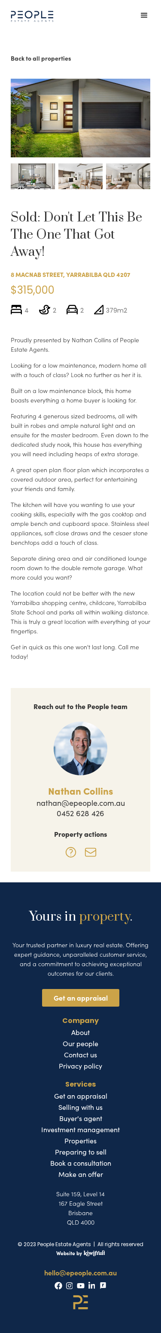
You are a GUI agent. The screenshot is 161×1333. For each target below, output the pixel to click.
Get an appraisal (81, 997)
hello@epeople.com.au (80, 1272)
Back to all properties (41, 58)
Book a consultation (80, 1163)
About (80, 1032)
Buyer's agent (80, 1118)
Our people (80, 1043)
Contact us (80, 1054)
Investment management (80, 1129)
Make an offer (80, 1174)
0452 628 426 (80, 813)
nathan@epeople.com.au (80, 803)
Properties (80, 1140)
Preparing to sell (80, 1152)
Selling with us (80, 1107)
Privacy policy (80, 1066)
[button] (145, 16)
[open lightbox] (80, 118)
